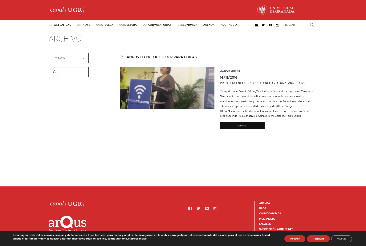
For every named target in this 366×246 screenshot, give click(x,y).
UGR (60, 24)
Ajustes (341, 238)
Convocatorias (270, 213)
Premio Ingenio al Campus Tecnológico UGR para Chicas (262, 83)
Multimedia (267, 218)
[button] (256, 25)
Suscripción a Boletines (276, 229)
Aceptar (295, 238)
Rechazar (318, 238)
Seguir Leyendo (260, 115)
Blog (262, 208)
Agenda (264, 203)
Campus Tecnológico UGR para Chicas (160, 57)
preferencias (138, 238)
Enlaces (265, 224)
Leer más (242, 125)
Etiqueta (60, 58)
